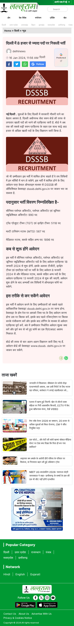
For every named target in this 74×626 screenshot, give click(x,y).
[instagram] (47, 597)
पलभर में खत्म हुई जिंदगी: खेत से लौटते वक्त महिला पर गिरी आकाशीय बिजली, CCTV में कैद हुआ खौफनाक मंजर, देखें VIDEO (49, 405)
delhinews (19, 51)
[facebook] (35, 597)
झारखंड (41, 25)
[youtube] (53, 597)
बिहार (33, 25)
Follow (40, 64)
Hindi (6, 574)
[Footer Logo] (37, 589)
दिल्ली (4, 25)
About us (24, 613)
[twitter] (41, 597)
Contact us (9, 613)
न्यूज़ (24, 30)
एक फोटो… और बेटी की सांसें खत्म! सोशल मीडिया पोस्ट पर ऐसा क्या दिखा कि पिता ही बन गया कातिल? (50, 443)
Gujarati (35, 574)
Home (7, 30)
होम (9, 17)
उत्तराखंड (24, 25)
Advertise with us (41, 613)
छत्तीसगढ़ (61, 25)
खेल (65, 17)
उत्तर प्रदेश (13, 25)
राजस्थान (35, 552)
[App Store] (47, 605)
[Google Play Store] (25, 605)
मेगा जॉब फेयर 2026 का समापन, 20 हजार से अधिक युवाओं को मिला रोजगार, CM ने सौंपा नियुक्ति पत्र (49, 424)
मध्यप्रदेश (51, 25)
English (20, 574)
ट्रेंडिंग (52, 17)
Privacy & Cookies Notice (17, 617)
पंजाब (70, 25)
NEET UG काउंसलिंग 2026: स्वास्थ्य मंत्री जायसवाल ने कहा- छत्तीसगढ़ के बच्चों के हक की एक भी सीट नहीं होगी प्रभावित (49, 475)
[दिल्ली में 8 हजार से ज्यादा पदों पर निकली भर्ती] (9, 64)
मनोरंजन (38, 17)
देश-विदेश (22, 17)
